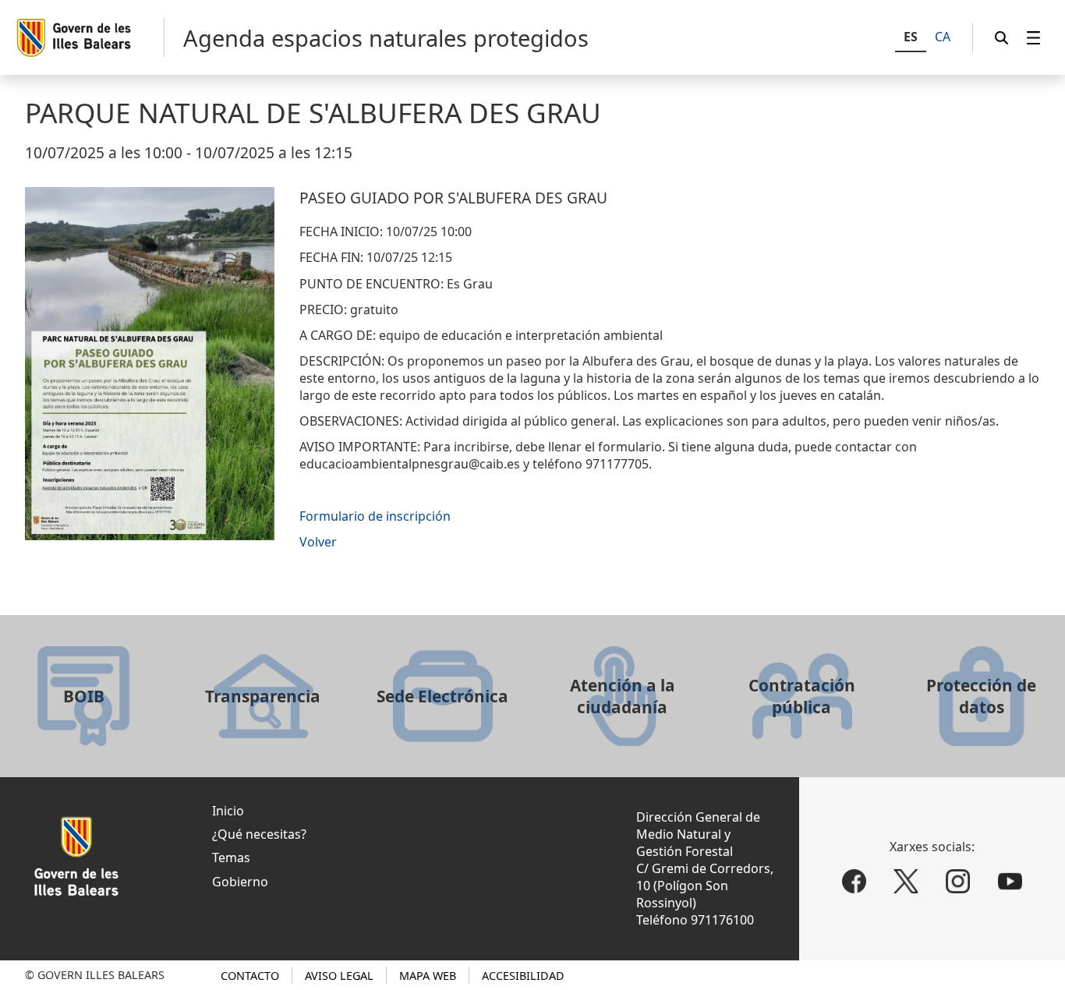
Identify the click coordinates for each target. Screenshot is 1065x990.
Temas (231, 857)
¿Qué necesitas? (259, 834)
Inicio (228, 810)
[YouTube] (1010, 881)
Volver (318, 541)
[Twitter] (906, 881)
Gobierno (240, 881)
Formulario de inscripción (375, 516)
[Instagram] (957, 881)
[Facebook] (854, 881)
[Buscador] (1001, 37)
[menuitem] (1033, 37)
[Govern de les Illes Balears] (90, 37)
